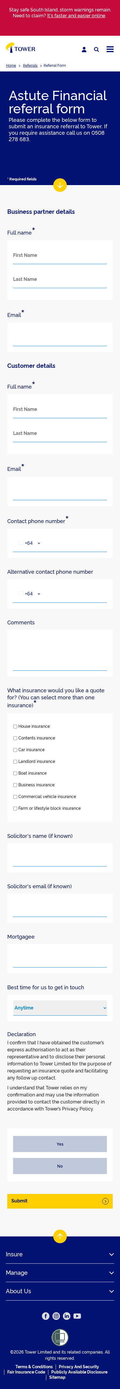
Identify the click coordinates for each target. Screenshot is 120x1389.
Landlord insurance (36, 761)
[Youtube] (77, 1316)
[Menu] (110, 49)
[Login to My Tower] (84, 49)
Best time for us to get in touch (45, 987)
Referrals (30, 66)
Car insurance (31, 749)
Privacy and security (79, 1367)
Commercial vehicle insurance (47, 796)
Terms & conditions (34, 1367)
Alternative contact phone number (50, 572)
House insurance (34, 726)
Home (11, 66)
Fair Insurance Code (26, 1372)
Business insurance (36, 785)
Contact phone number (38, 521)
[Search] (96, 50)
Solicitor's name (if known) (40, 836)
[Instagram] (56, 1316)
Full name (21, 232)
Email (15, 314)
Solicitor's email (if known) (39, 886)
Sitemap (57, 1377)
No (60, 1166)
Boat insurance (32, 773)
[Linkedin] (66, 1316)
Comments (21, 622)
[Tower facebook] (45, 1316)
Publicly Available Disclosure (79, 1372)
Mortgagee (21, 937)
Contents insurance (36, 738)
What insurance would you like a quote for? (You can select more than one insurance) (56, 698)
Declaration (21, 1034)
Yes (60, 1144)
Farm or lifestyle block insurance (49, 808)
